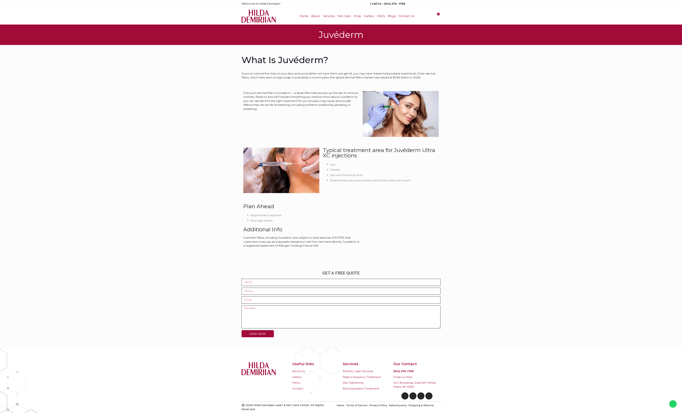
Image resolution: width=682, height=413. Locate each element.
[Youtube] (428, 395)
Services (329, 16)
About (315, 16)
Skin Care (344, 16)
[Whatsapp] (673, 404)
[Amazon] (420, 395)
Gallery (369, 16)
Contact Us (406, 16)
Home (304, 16)
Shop (357, 16)
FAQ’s (381, 16)
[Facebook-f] (404, 395)
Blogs (392, 16)
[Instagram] (412, 395)
